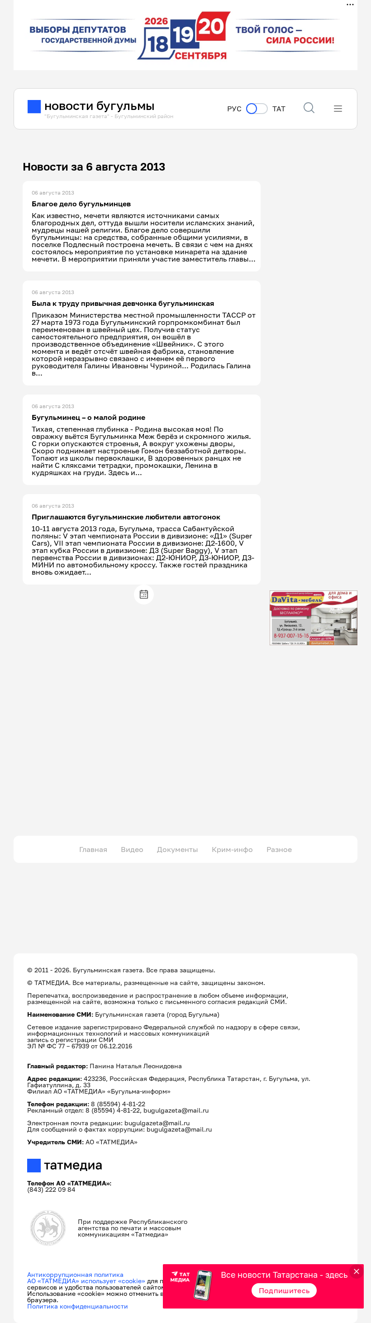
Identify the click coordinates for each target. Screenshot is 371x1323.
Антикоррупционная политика (75, 1274)
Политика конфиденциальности (77, 1306)
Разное (279, 849)
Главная (93, 849)
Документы (177, 849)
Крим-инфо (232, 849)
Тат (278, 109)
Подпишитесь (284, 1290)
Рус (234, 109)
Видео (132, 849)
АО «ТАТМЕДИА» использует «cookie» (86, 1281)
